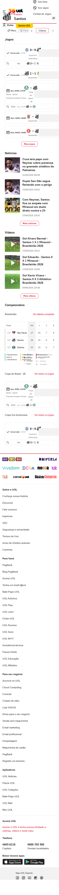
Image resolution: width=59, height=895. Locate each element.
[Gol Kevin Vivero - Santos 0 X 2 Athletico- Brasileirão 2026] (12, 282)
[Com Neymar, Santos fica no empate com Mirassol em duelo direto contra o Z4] (12, 206)
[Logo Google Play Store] (34, 862)
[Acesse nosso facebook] (17, 878)
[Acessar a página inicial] (15, 11)
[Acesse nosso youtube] (29, 878)
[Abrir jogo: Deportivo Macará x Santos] (29, 55)
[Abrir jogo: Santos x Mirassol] (29, 74)
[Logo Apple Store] (12, 862)
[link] (29, 55)
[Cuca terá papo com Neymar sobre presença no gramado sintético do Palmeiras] (12, 165)
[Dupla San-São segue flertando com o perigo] (12, 187)
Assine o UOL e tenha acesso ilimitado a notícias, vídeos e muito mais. (24, 829)
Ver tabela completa (43, 314)
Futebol (18, 14)
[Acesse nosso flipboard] (35, 878)
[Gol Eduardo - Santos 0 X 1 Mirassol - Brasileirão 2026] (12, 263)
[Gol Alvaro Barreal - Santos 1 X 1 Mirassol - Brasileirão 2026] (12, 245)
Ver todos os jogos (44, 373)
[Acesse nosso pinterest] (41, 878)
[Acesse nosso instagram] (23, 878)
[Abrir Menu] (4, 11)
